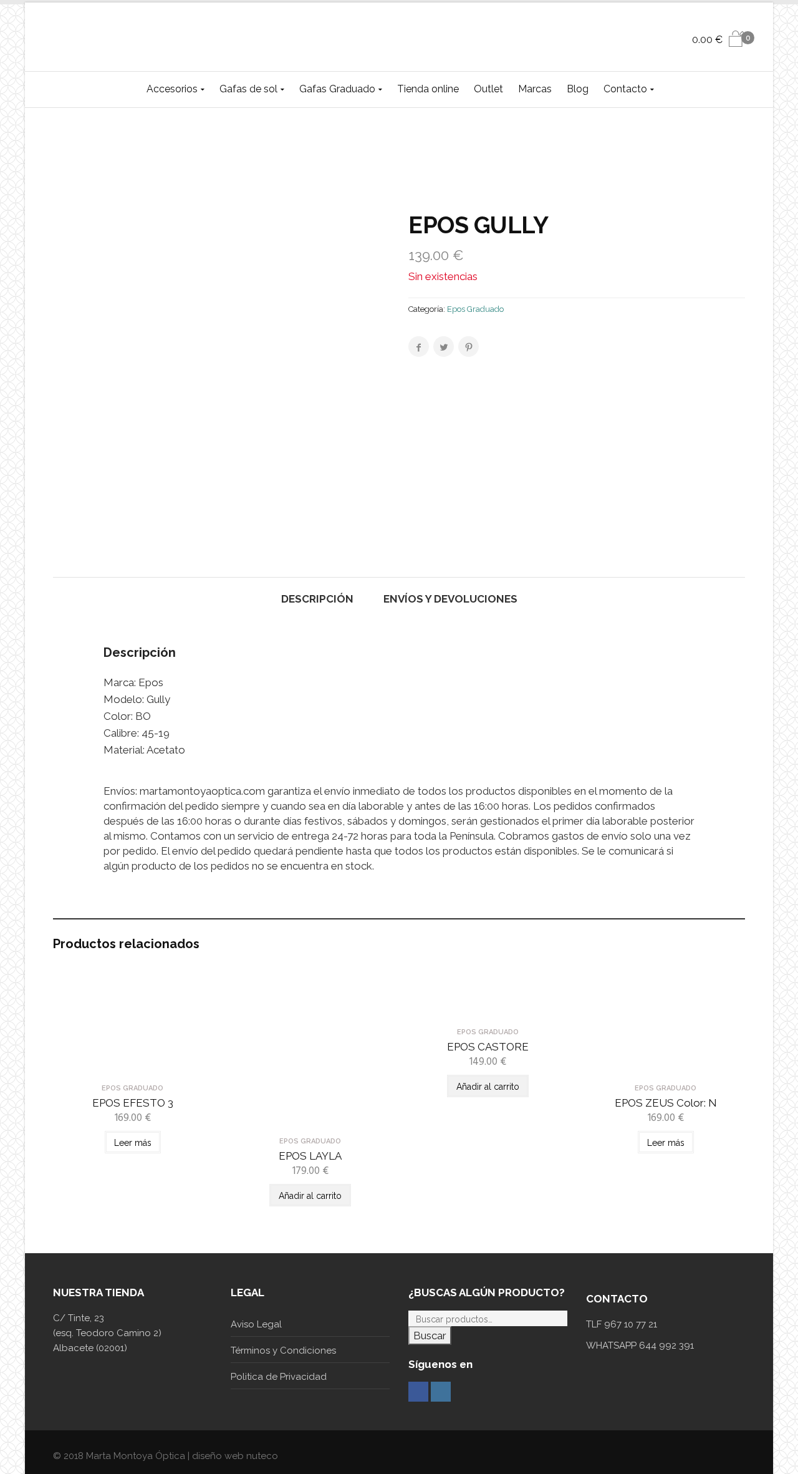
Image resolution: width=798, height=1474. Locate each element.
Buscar (429, 1335)
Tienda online (428, 89)
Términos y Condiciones (283, 1350)
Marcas (535, 89)
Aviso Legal (256, 1324)
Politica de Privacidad (279, 1376)
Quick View (132, 1066)
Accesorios (172, 89)
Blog (578, 89)
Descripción (317, 599)
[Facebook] (418, 1392)
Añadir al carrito (310, 1196)
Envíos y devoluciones (450, 599)
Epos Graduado (475, 309)
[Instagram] (441, 1392)
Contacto (625, 89)
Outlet (488, 89)
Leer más (132, 1143)
